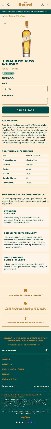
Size (4, 83)
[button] (3, 4)
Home (4, 16)
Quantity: (8, 96)
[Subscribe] (46, 350)
